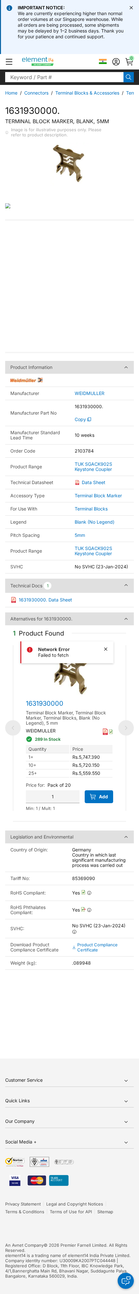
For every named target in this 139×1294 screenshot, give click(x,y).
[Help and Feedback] (126, 1281)
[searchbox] (64, 77)
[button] (9, 61)
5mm (80, 535)
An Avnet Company (24, 1245)
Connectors (36, 93)
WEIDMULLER (89, 393)
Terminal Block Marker (98, 495)
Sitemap (105, 1211)
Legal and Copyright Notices (74, 1204)
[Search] (128, 77)
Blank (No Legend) (94, 522)
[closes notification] (131, 7)
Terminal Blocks (91, 508)
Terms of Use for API (71, 1211)
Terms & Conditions (24, 1211)
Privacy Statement (23, 1204)
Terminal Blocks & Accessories (87, 93)
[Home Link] (50, 61)
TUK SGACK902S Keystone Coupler (93, 467)
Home (11, 93)
